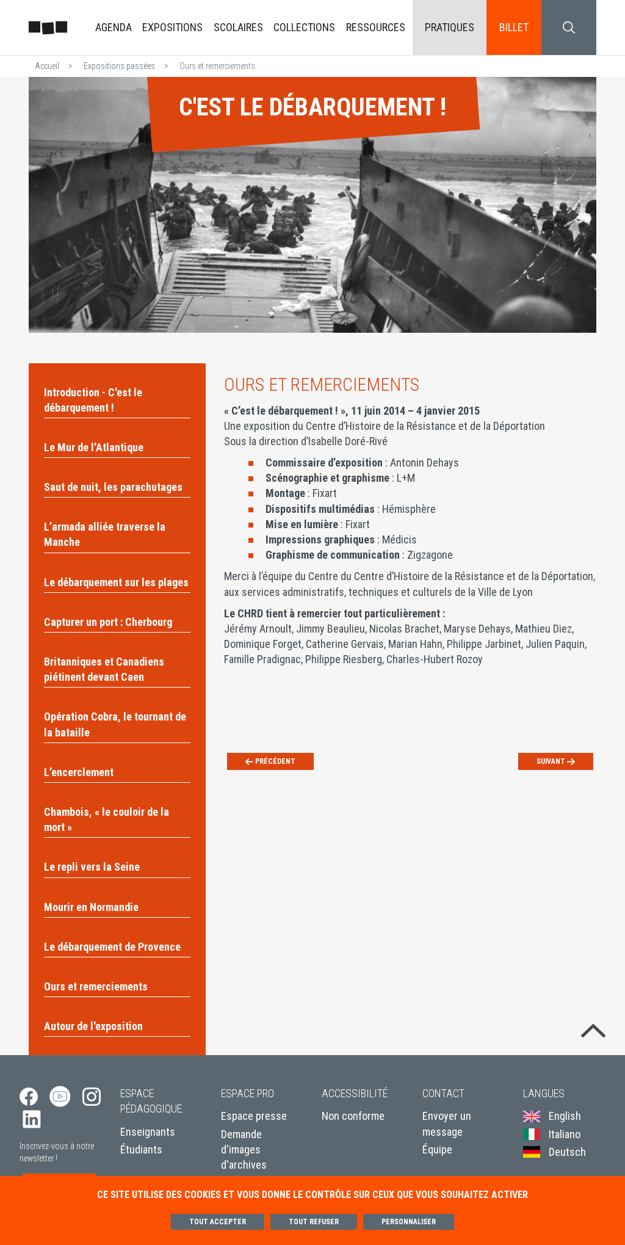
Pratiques (449, 27)
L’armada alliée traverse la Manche (104, 534)
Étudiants (141, 1149)
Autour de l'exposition (93, 1026)
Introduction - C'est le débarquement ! (93, 400)
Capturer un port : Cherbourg (108, 621)
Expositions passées (119, 66)
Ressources (375, 27)
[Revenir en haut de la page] (593, 1027)
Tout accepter (217, 1222)
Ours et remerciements (96, 986)
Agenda (113, 27)
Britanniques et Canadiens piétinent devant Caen (104, 669)
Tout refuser (314, 1222)
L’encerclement (79, 772)
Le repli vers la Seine (92, 866)
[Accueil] (48, 27)
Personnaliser (408, 1222)
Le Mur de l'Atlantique (93, 447)
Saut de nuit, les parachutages (113, 487)
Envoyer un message (446, 1123)
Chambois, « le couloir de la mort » (106, 819)
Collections (304, 27)
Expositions (172, 27)
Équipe (437, 1149)
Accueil (47, 66)
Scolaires (238, 27)
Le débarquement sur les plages (116, 582)
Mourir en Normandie (91, 907)
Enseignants (147, 1131)
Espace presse (254, 1115)
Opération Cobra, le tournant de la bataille (115, 724)
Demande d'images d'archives (244, 1149)
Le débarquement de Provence (112, 946)
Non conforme (353, 1115)
